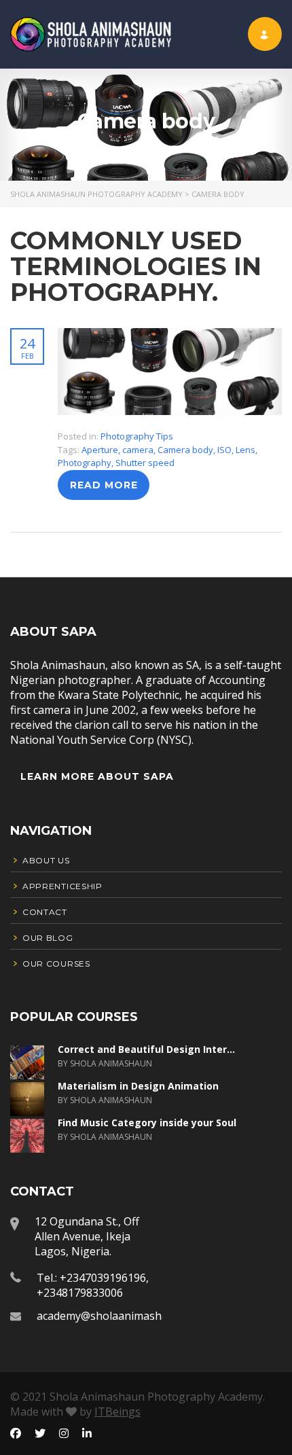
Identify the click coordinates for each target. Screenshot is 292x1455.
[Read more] (170, 335)
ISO (224, 450)
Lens (245, 450)
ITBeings (117, 1411)
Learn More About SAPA (97, 776)
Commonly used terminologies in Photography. (135, 266)
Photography (84, 462)
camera (137, 450)
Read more (104, 485)
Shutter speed (145, 462)
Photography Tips (137, 436)
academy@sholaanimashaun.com (120, 1315)
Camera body (185, 450)
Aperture (99, 450)
